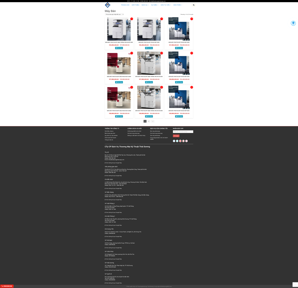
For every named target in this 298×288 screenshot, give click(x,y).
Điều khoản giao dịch (110, 133)
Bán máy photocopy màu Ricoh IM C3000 (119, 76)
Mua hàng (119, 48)
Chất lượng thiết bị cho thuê (134, 131)
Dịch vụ (144, 5)
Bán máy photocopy (155, 131)
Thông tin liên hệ (109, 139)
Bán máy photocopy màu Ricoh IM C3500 (119, 110)
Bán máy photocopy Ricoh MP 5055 (179, 76)
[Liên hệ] (293, 23)
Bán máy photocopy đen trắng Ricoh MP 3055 (119, 42)
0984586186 (7, 286)
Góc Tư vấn (165, 5)
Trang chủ (125, 5)
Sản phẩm (177, 5)
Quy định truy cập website (111, 135)
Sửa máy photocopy (155, 135)
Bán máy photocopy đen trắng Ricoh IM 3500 (149, 110)
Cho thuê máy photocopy (156, 133)
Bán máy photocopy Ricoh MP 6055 (179, 110)
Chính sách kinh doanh (110, 137)
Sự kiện (154, 5)
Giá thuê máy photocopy (134, 133)
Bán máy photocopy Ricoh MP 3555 (149, 42)
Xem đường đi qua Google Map (114, 162)
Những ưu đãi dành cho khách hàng (136, 135)
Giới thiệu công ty (109, 131)
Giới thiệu (135, 5)
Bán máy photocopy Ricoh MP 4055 (179, 42)
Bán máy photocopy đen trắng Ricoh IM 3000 (149, 76)
